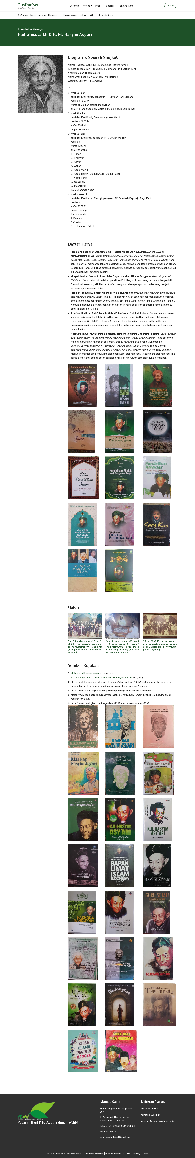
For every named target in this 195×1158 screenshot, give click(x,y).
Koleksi (86, 5)
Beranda (74, 5)
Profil (98, 5)
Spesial (110, 5)
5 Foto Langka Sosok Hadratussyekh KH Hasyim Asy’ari (101, 677)
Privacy (136, 1153)
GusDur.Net (28, 5)
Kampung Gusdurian (150, 1115)
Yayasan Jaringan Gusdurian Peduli (158, 1121)
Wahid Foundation (149, 1108)
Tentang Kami (125, 5)
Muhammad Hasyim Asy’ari (85, 673)
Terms (145, 1153)
